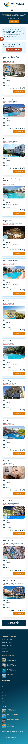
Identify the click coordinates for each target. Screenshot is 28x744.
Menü (16, 10)
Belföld (3, 701)
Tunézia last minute (6, 642)
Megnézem (19, 91)
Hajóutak (4, 695)
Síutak (3, 698)
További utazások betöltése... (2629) (14, 623)
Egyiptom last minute (7, 645)
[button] (14, 50)
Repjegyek (4, 648)
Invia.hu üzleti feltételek (7, 639)
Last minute (4, 684)
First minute (4, 686)
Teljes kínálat (14, 21)
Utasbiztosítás (5, 651)
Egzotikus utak (5, 689)
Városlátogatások (6, 692)
